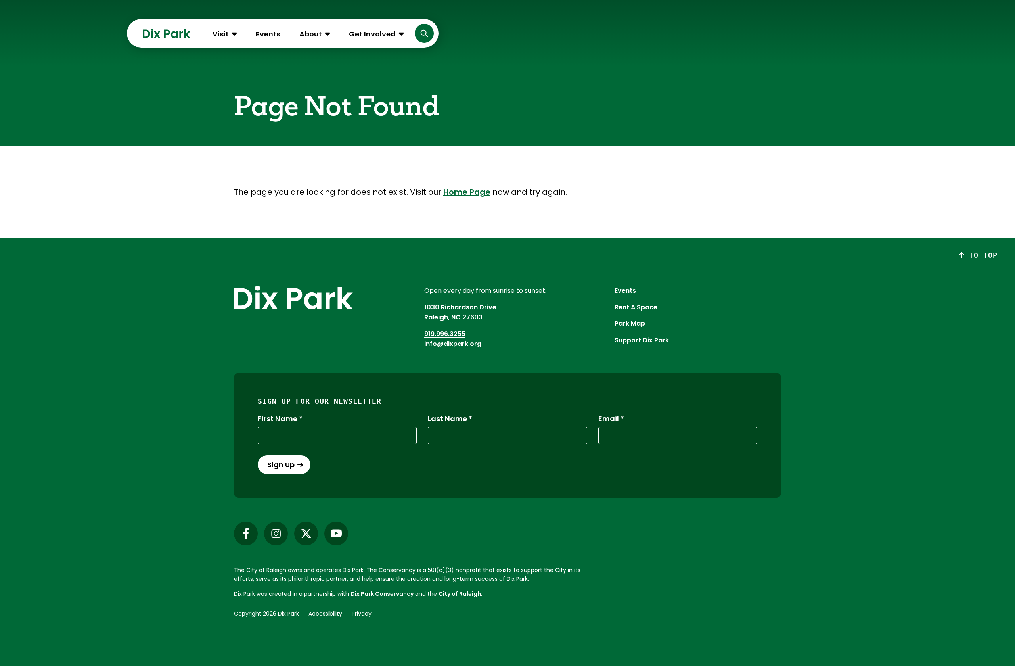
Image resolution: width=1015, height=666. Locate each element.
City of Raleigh (460, 594)
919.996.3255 (444, 333)
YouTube (336, 533)
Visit (221, 34)
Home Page (466, 192)
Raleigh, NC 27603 (453, 317)
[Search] (424, 33)
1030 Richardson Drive (460, 307)
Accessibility (325, 614)
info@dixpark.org (452, 343)
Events (268, 34)
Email (608, 419)
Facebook (246, 533)
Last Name (447, 419)
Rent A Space (636, 307)
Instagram (276, 533)
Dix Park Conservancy (382, 594)
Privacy (362, 614)
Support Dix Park (642, 340)
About (310, 34)
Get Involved (372, 34)
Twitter (306, 533)
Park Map (630, 323)
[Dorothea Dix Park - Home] (166, 33)
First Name (277, 419)
